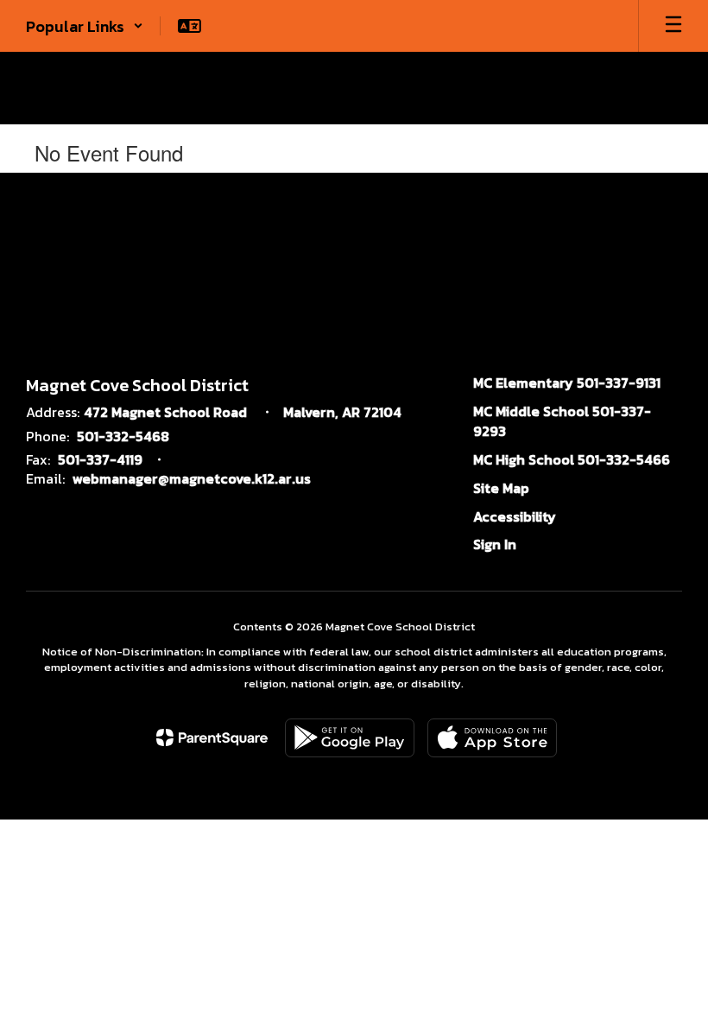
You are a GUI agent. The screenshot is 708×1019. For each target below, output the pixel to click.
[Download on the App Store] (492, 737)
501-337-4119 (100, 459)
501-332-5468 (123, 436)
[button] (85, 26)
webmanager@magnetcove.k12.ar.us (192, 478)
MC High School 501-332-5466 (571, 459)
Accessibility (514, 516)
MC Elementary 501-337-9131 (567, 382)
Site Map (501, 488)
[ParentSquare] (212, 737)
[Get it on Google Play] (349, 737)
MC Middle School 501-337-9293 (562, 421)
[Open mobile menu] (673, 26)
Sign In (494, 544)
